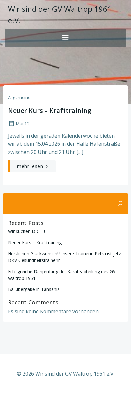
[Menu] (65, 38)
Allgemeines (20, 97)
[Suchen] (120, 203)
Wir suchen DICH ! (26, 231)
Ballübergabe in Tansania (34, 289)
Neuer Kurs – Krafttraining (35, 242)
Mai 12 (23, 123)
